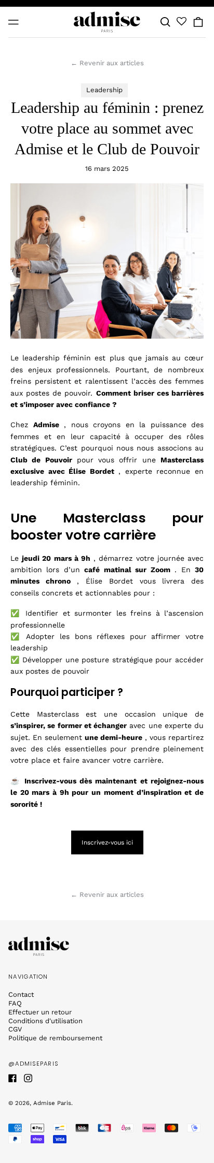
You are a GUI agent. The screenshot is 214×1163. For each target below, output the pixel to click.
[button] (165, 22)
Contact (21, 994)
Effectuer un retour (40, 1012)
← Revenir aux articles (107, 63)
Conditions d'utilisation (45, 1021)
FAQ (15, 1003)
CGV (15, 1029)
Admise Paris (52, 1103)
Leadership (104, 90)
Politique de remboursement (55, 1038)
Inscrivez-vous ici (107, 842)
